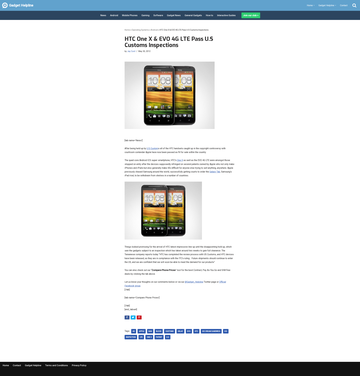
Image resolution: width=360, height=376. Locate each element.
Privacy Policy (79, 365)
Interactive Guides (226, 15)
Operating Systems (140, 30)
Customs (170, 331)
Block (158, 331)
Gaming (145, 15)
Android (114, 15)
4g (134, 331)
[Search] (354, 5)
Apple (141, 331)
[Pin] (139, 318)
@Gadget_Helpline (194, 282)
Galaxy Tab (215, 171)
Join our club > (250, 15)
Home (127, 30)
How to (209, 15)
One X (180, 160)
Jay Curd (131, 51)
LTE (141, 337)
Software (158, 15)
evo (189, 331)
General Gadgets (193, 15)
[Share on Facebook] (127, 318)
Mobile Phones (130, 15)
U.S (167, 337)
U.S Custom (152, 148)
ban (150, 331)
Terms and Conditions (56, 365)
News (103, 15)
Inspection (131, 337)
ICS (225, 331)
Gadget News (174, 15)
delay (180, 331)
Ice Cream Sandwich (211, 331)
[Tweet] (133, 318)
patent (159, 337)
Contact (343, 5)
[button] (314, 5)
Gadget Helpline (33, 365)
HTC (196, 331)
